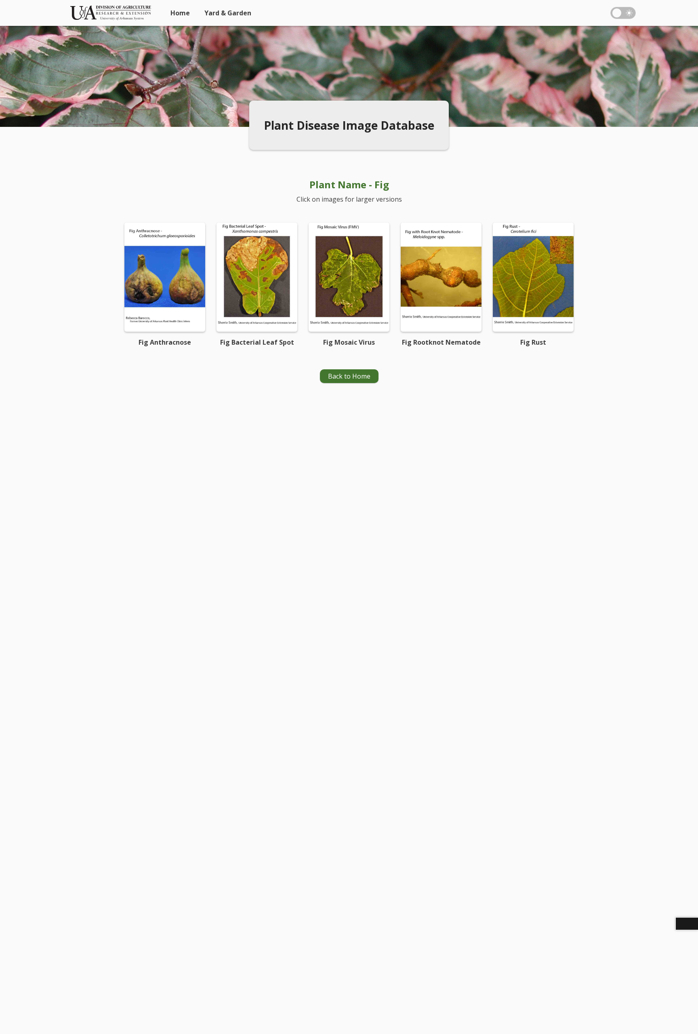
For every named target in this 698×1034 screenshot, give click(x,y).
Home (180, 12)
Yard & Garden (227, 12)
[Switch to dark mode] (623, 13)
